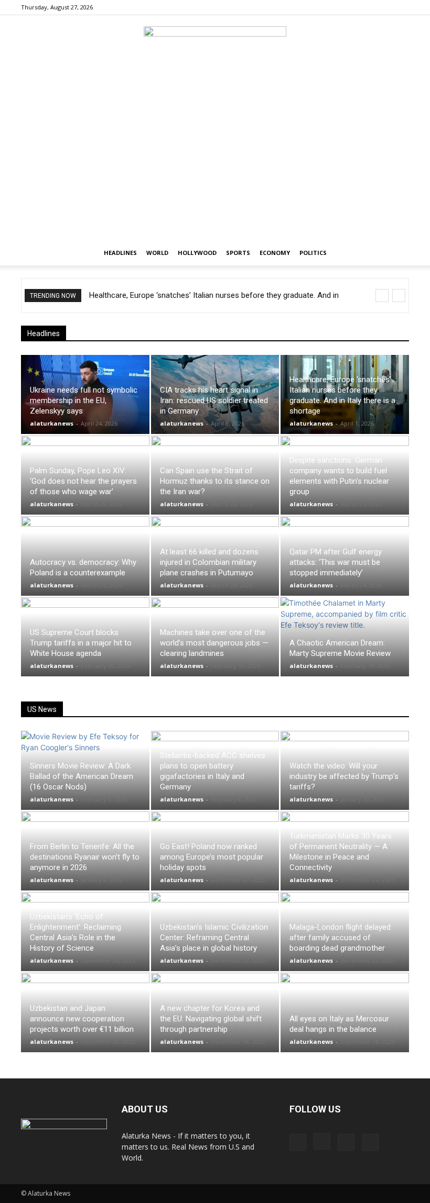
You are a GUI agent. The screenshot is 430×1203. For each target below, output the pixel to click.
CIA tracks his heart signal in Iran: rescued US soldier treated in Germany (214, 400)
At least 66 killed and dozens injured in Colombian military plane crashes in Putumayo (209, 562)
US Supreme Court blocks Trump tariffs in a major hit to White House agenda (81, 643)
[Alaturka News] (215, 49)
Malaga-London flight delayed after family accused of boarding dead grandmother (340, 937)
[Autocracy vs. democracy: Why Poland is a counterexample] (85, 555)
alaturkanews (51, 423)
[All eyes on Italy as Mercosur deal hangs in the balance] (345, 1012)
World (157, 253)
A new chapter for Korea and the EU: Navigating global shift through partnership (211, 1019)
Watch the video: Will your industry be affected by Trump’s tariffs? (344, 776)
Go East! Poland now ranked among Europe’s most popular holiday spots (211, 857)
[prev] (382, 295)
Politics (313, 253)
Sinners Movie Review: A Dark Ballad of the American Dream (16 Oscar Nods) (81, 776)
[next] (398, 295)
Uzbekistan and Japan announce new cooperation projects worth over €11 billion (82, 1019)
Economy (275, 253)
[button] (396, 253)
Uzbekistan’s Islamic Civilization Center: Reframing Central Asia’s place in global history (214, 937)
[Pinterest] (384, 7)
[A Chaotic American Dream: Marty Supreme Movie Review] (345, 636)
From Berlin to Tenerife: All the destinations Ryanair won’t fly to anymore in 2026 (84, 857)
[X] (401, 7)
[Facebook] (349, 7)
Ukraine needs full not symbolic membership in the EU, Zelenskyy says (83, 400)
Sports (238, 253)
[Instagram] (366, 7)
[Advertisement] (215, 161)
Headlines (120, 253)
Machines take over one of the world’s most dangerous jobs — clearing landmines (214, 643)
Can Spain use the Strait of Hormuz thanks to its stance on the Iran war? (215, 481)
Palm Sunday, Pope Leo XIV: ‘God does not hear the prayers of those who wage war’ (83, 481)
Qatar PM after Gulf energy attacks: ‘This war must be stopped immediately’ (335, 562)
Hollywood (197, 253)
